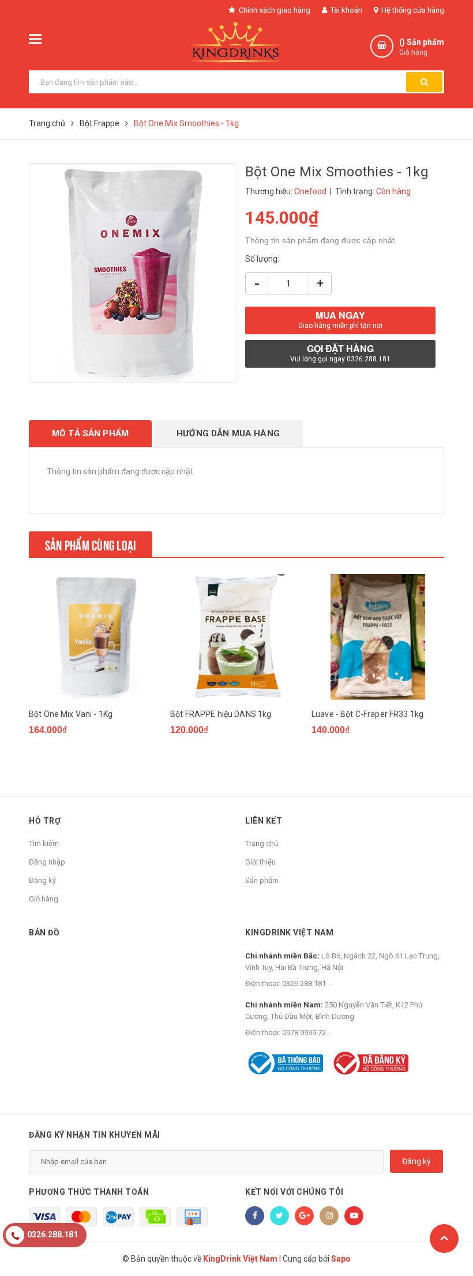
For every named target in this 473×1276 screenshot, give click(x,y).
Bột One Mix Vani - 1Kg (70, 714)
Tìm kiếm (44, 843)
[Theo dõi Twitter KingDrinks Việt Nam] (279, 1215)
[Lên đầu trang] (444, 1238)
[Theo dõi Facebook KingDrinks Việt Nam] (254, 1215)
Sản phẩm (262, 880)
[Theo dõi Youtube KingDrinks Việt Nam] (353, 1215)
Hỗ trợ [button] (45, 820)
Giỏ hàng (43, 898)
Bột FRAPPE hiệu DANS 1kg (220, 714)
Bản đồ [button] (44, 932)
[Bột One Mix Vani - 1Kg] (95, 637)
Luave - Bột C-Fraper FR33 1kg (367, 714)
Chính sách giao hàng (273, 10)
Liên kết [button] (263, 820)
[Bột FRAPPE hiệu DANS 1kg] (236, 637)
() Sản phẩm (421, 46)
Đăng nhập (47, 862)
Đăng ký (42, 880)
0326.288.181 (304, 983)
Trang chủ (261, 843)
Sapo (341, 1258)
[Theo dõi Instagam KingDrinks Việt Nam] (329, 1215)
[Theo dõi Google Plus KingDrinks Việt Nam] (304, 1215)
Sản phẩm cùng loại (90, 544)
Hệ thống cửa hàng (412, 10)
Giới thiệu (260, 862)
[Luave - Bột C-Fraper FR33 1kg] (377, 637)
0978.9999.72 (304, 1032)
